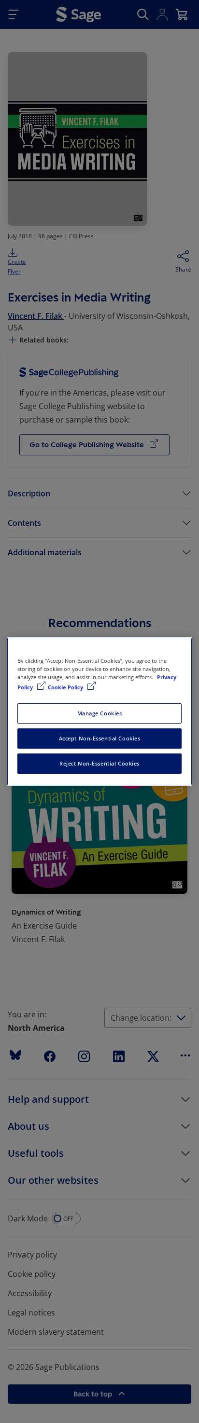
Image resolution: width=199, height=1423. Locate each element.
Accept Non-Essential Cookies (100, 738)
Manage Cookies (99, 713)
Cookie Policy (66, 687)
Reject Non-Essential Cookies (99, 763)
